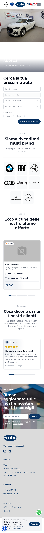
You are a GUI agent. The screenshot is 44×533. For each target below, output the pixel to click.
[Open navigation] (39, 4)
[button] (4, 528)
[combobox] (22, 89)
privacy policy (18, 424)
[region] (22, 268)
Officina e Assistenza (12, 507)
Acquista (7, 503)
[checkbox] (4, 116)
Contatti (6, 511)
